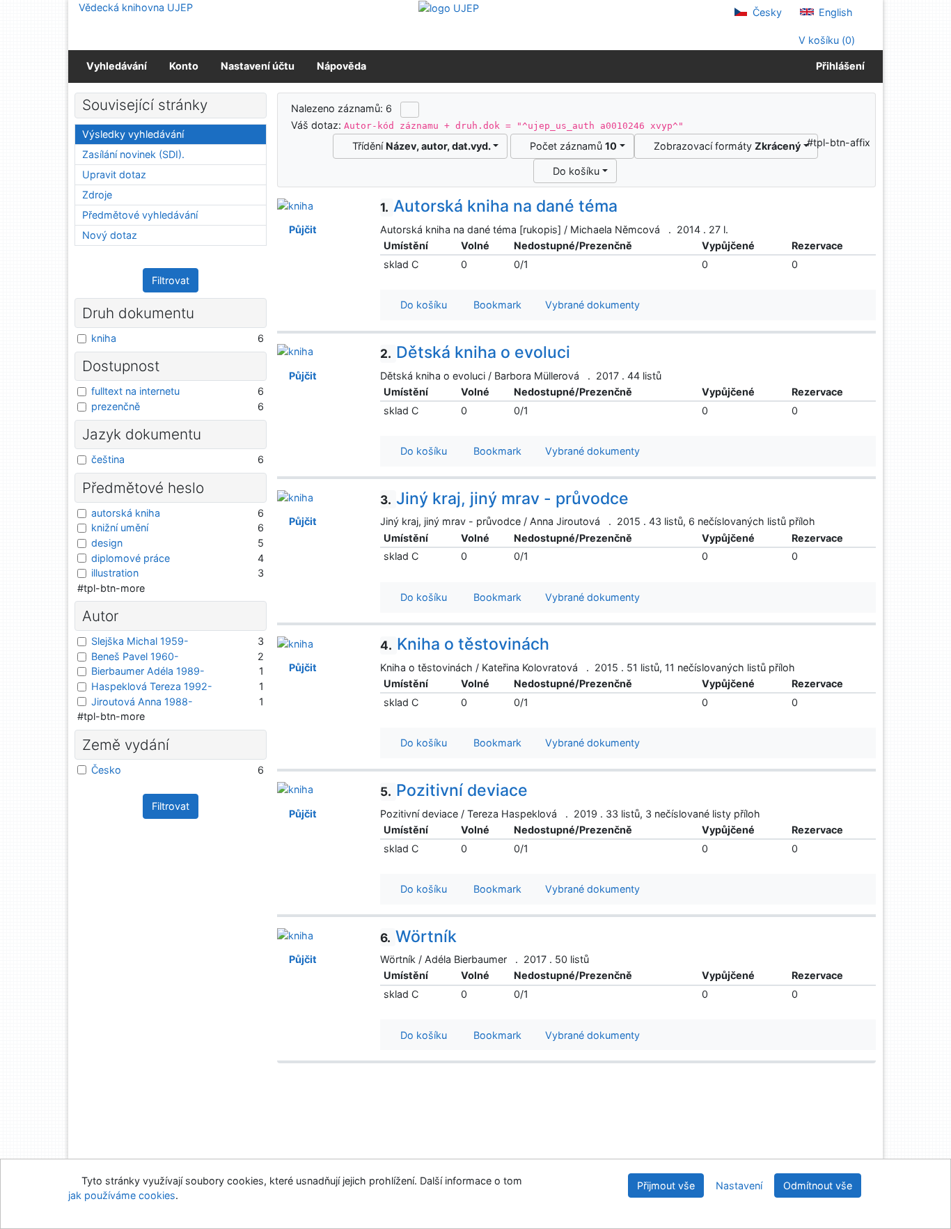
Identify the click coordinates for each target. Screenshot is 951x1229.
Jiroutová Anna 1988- (142, 701)
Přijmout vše (666, 1185)
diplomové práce (130, 558)
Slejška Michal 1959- (140, 641)
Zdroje (97, 195)
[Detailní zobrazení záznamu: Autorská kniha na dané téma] (295, 204)
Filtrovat (170, 280)
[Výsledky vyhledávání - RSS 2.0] (409, 109)
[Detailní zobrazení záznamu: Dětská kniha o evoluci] (295, 351)
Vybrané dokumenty (591, 305)
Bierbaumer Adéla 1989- (148, 671)
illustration (115, 573)
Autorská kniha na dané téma (499, 206)
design (107, 543)
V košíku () (825, 40)
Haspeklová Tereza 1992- (151, 686)
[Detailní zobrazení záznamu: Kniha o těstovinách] (295, 642)
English (834, 12)
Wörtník (418, 936)
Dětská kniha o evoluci (475, 352)
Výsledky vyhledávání (133, 134)
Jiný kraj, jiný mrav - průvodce (504, 498)
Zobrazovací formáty (724, 146)
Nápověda (341, 66)
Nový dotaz (109, 235)
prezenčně (115, 406)
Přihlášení (838, 66)
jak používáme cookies (121, 1195)
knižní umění (119, 527)
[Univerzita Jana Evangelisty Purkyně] (448, 7)
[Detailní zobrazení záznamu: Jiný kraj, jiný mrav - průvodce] (295, 497)
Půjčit (301, 229)
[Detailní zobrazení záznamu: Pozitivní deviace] (295, 788)
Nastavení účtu (257, 66)
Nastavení (739, 1185)
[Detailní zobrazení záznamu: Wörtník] (295, 935)
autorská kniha (125, 513)
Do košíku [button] (421, 305)
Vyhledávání (116, 66)
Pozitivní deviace (454, 790)
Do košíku (573, 171)
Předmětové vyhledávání (140, 215)
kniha (103, 338)
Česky (766, 12)
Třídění (419, 146)
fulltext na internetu (135, 391)
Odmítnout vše (817, 1185)
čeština (108, 459)
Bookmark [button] (494, 305)
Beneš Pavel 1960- (135, 656)
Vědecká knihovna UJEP (136, 7)
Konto (183, 66)
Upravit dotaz (114, 174)
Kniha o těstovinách (464, 644)
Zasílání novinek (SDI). (133, 154)
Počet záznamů (570, 146)
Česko (106, 770)
